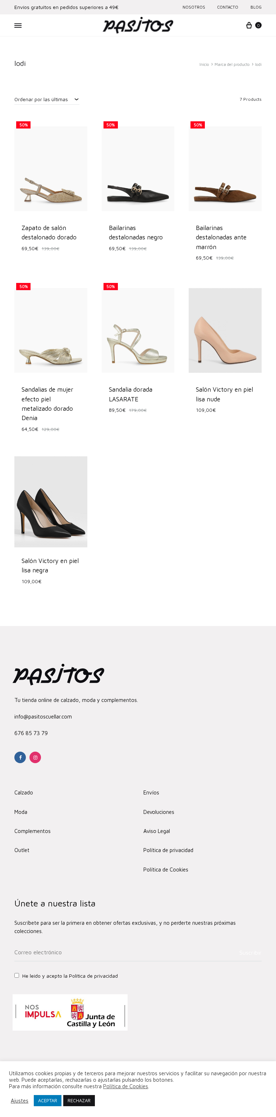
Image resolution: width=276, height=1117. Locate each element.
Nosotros (194, 7)
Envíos (151, 792)
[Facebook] (20, 757)
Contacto (227, 7)
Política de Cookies (165, 869)
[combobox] (46, 99)
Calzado (23, 792)
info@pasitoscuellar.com (43, 716)
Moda (20, 812)
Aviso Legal (156, 831)
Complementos (32, 831)
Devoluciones (158, 812)
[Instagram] (35, 757)
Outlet (21, 850)
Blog (256, 7)
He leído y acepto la (69, 976)
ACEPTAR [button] (47, 1100)
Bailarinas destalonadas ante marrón (221, 237)
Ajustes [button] (19, 1101)
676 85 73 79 (31, 733)
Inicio (204, 64)
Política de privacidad (168, 850)
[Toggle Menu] (18, 26)
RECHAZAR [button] (79, 1100)
